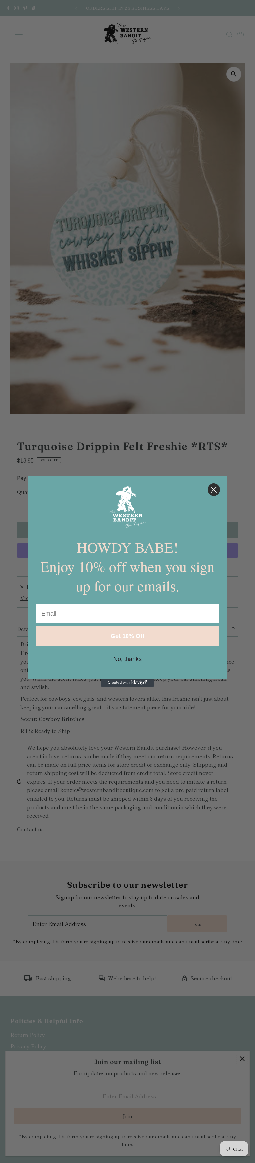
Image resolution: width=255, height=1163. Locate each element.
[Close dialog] (213, 489)
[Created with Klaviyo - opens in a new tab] (127, 683)
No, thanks (127, 659)
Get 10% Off (127, 636)
